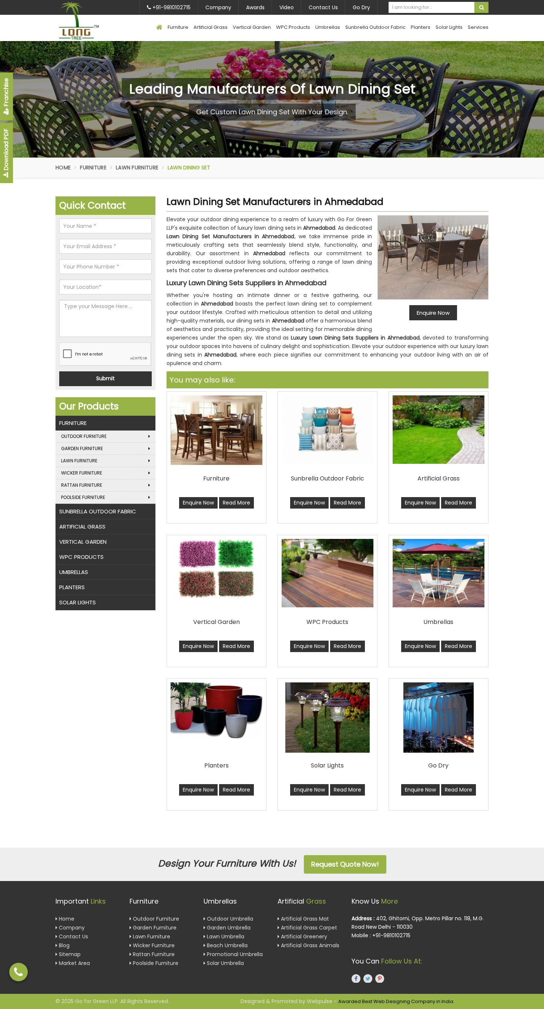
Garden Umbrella (228, 927)
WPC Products (293, 27)
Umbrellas (327, 27)
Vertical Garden (252, 27)
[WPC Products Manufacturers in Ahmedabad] (327, 573)
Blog (63, 945)
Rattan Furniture (81, 485)
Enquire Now (198, 502)
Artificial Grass (211, 27)
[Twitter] (367, 978)
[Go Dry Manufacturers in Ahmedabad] (438, 717)
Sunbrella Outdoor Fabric (375, 27)
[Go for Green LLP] (90, 20)
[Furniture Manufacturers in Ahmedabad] (216, 430)
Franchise (6, 93)
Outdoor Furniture (84, 436)
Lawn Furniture (137, 167)
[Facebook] (356, 978)
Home (63, 167)
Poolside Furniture (83, 497)
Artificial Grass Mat (304, 918)
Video (286, 7)
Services (478, 27)
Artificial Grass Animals (309, 945)
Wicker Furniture (81, 473)
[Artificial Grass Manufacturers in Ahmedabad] (438, 429)
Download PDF (6, 150)
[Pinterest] (379, 978)
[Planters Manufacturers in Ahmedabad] (216, 710)
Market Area (73, 963)
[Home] (159, 28)
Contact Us (323, 7)
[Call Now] (18, 972)
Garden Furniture (82, 448)
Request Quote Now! (345, 864)
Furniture (178, 27)
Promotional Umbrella (234, 954)
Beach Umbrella (226, 945)
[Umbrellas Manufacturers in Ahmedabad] (438, 573)
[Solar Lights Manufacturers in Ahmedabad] (327, 717)
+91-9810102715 (171, 7)
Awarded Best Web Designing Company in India (395, 1001)
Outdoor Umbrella (229, 918)
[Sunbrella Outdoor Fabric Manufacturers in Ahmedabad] (327, 429)
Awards (255, 7)
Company (218, 7)
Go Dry (361, 7)
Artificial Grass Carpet (308, 927)
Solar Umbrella (224, 963)
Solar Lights (449, 27)
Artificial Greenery (303, 936)
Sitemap (69, 954)
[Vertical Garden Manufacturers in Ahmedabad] (216, 569)
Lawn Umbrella (224, 936)
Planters (420, 27)
